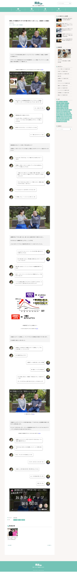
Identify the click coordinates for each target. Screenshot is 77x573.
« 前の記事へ (9, 545)
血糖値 (58, 119)
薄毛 (68, 118)
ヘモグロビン (66, 106)
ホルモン (58, 108)
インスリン (65, 101)
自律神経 (62, 118)
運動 (62, 121)
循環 (64, 113)
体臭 (63, 109)
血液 (71, 118)
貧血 (63, 119)
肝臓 (57, 118)
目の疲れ (67, 114)
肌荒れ (70, 116)
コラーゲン (58, 103)
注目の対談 (15, 517)
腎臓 (59, 118)
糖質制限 (65, 116)
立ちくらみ (58, 116)
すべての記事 (18, 10)
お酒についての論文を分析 (62, 71)
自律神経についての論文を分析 (63, 92)
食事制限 (65, 121)
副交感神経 (58, 111)
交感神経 (23, 519)
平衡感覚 (61, 113)
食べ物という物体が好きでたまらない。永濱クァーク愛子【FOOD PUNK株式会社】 (12, 538)
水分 (70, 113)
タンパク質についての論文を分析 (64, 69)
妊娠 (69, 111)
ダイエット (66, 105)
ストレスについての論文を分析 (63, 90)
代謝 (61, 109)
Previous (57, 54)
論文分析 (59, 76)
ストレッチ (67, 103)
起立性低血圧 (67, 119)
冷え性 (70, 109)
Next (71, 54)
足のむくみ (58, 121)
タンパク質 (15, 519)
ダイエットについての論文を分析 (64, 83)
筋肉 (62, 116)
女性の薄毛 (65, 111)
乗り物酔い (66, 108)
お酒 (57, 101)
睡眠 (71, 114)
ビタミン (58, 106)
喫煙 (62, 111)
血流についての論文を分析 (62, 88)
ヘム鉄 (19, 519)
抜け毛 (67, 113)
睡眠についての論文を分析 (62, 85)
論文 (60, 119)
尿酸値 (58, 113)
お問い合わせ (58, 10)
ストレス (62, 103)
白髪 (64, 114)
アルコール (61, 101)
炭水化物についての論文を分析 (63, 73)
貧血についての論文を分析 (62, 95)
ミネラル (61, 108)
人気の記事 (32, 10)
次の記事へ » (49, 545)
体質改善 (66, 109)
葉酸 (66, 118)
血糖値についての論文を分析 (63, 78)
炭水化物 (61, 114)
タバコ (58, 105)
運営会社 (45, 10)
